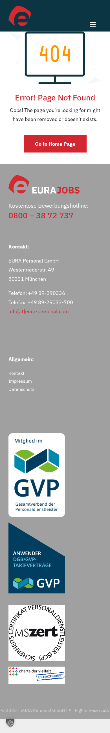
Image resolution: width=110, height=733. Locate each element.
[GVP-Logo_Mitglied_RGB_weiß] (36, 435)
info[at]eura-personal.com (38, 311)
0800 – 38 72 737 (41, 215)
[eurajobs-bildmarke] (19, 8)
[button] (10, 723)
